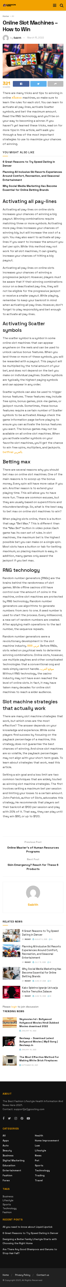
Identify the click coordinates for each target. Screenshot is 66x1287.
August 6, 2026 (40, 939)
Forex (6, 1180)
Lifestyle (40, 1150)
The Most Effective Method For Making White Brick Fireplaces (39, 1058)
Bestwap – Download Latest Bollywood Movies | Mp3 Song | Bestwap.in (38, 1042)
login (14, 1006)
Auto (6, 1145)
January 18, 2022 (28, 1031)
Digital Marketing (13, 1160)
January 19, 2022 (28, 1049)
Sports (39, 1165)
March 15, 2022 (35, 37)
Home (6, 16)
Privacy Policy (22, 1274)
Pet (37, 1160)
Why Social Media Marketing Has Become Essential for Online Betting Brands (41, 972)
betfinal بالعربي (12, 452)
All (13, 16)
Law (37, 1145)
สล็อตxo (17, 98)
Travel (39, 1180)
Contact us (43, 1274)
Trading (40, 1175)
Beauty (7, 1150)
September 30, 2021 (29, 1065)
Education (9, 1165)
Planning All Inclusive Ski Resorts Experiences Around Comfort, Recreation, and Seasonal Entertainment (32, 176)
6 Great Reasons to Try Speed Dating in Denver (30, 1233)
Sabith (17, 37)
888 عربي (33, 646)
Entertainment (12, 1170)
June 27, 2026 (40, 981)
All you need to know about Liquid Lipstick (27, 1226)
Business (8, 1155)
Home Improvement (47, 1140)
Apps (6, 1140)
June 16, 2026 (40, 996)
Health (39, 1135)
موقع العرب (47, 669)
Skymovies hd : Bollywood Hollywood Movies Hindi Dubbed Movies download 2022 (39, 1022)
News (38, 1155)
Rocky (28, 939)
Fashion (7, 1175)
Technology (42, 1170)
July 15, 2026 (40, 962)
